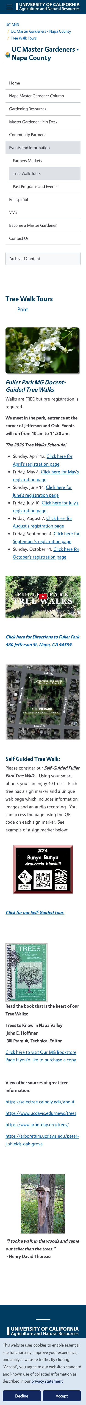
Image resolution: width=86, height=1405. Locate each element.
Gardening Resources (27, 108)
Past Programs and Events (35, 186)
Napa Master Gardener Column (36, 95)
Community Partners (27, 134)
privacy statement (47, 1381)
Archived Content (24, 258)
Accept (62, 1396)
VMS (13, 212)
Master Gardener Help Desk (33, 121)
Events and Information (29, 147)
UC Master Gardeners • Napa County (41, 31)
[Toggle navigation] (9, 7)
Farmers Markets (27, 160)
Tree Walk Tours (27, 173)
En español (18, 199)
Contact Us (18, 238)
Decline (21, 1396)
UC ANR (12, 24)
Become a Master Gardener (33, 225)
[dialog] (43, 1371)
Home (14, 83)
